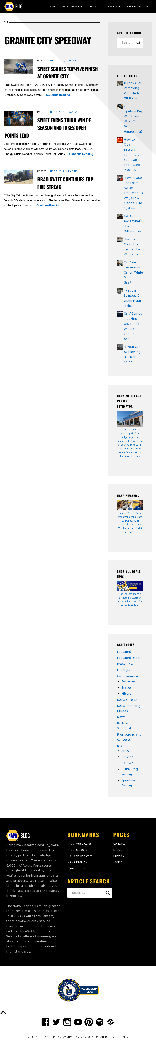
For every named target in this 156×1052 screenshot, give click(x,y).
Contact (119, 843)
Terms (118, 862)
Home (52, 6)
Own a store (76, 868)
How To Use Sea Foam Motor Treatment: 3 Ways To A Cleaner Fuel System (133, 193)
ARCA (125, 751)
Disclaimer (121, 850)
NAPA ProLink (77, 862)
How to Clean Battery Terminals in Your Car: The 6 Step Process (133, 155)
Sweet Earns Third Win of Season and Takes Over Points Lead (47, 127)
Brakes (126, 687)
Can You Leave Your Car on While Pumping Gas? (133, 272)
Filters (126, 693)
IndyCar (127, 757)
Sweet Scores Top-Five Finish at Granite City (67, 72)
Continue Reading (58, 94)
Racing (113, 6)
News (121, 717)
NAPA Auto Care (128, 700)
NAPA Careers (77, 850)
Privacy (118, 856)
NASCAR (127, 763)
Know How (125, 664)
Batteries (128, 681)
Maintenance (71, 6)
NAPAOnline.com (137, 6)
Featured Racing (129, 658)
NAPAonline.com (79, 856)
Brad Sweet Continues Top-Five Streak (65, 183)
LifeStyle (95, 6)
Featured (124, 652)
